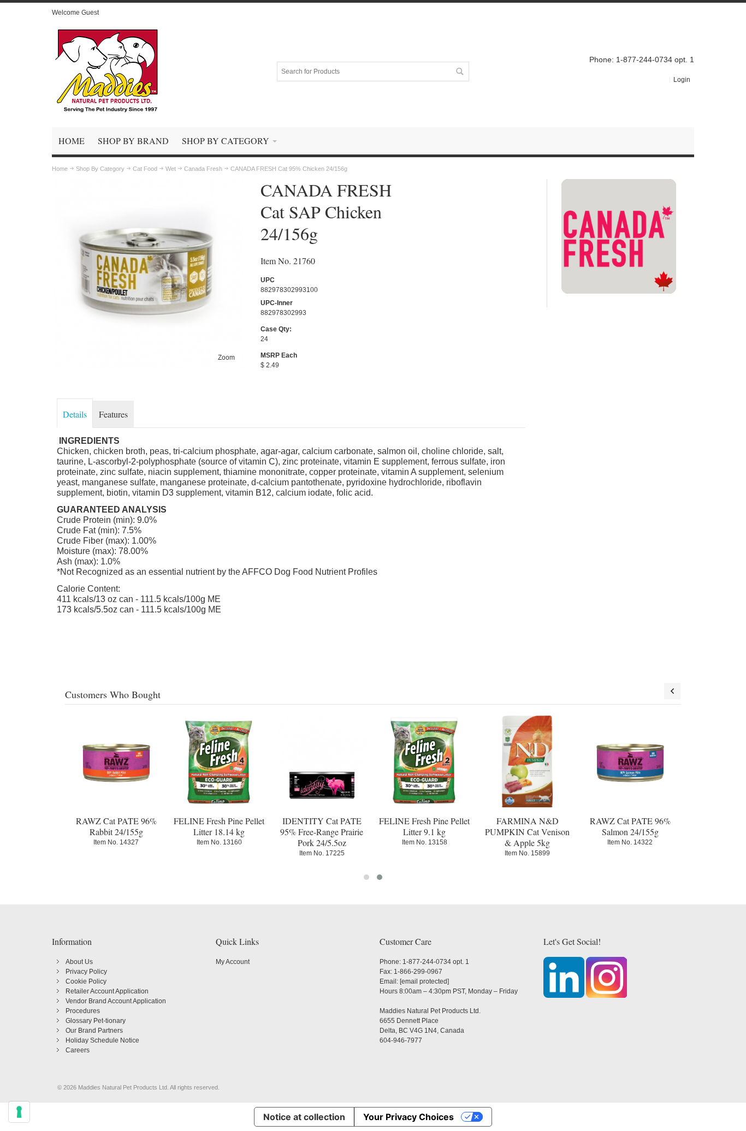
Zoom (226, 357)
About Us (79, 962)
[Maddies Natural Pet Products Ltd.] (106, 71)
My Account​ (233, 962)
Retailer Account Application (107, 991)
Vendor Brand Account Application (116, 1001)
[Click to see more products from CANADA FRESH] (619, 236)
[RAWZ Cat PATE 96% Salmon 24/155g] (630, 761)
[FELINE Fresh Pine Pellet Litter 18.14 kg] (219, 761)
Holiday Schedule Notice (102, 1040)
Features (113, 414)
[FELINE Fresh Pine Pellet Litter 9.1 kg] (424, 761)
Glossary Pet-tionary (96, 1021)
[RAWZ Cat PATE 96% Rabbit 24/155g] (116, 761)
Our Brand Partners (94, 1030)
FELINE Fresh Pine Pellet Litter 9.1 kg (424, 826)
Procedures (83, 1011)
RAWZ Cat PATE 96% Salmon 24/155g (630, 826)
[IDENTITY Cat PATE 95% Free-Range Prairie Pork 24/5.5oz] (322, 761)
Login (681, 80)
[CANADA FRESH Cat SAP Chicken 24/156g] (149, 184)
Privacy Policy (86, 971)
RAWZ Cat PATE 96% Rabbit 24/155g (116, 826)
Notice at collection (304, 1116)
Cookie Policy (86, 981)
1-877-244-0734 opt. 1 (435, 962)
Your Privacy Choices (408, 1116)
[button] (366, 877)
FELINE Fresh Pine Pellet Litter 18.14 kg (219, 826)
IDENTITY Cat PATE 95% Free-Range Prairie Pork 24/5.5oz (321, 831)
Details (75, 414)
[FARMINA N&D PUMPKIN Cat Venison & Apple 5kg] (527, 761)
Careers (78, 1050)
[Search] (459, 71)
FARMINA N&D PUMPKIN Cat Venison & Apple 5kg (527, 831)
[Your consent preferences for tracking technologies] (19, 1112)
